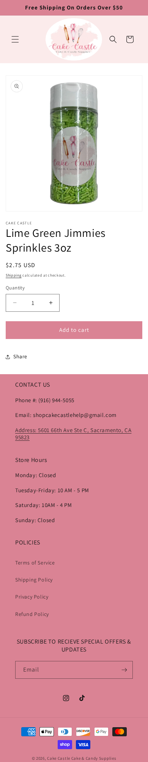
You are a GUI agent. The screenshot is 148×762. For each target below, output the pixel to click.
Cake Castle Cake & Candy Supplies (81, 758)
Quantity (15, 288)
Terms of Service (35, 562)
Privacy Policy (31, 596)
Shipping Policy (34, 579)
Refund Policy (32, 614)
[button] (15, 39)
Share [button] (20, 356)
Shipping (14, 275)
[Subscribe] (124, 670)
